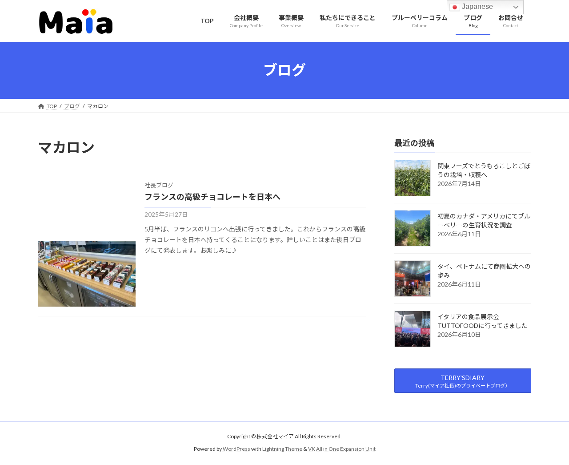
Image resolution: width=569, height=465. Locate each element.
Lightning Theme (282, 449)
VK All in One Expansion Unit (342, 449)
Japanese (476, 6)
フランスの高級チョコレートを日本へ (212, 197)
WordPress (236, 449)
